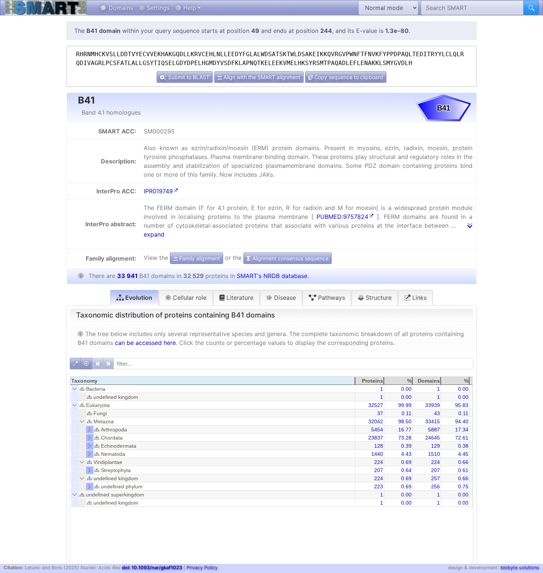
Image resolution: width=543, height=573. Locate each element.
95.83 (461, 405)
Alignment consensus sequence (289, 258)
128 (378, 446)
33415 (432, 421)
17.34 (461, 430)
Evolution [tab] (138, 297)
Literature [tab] (239, 297)
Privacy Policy (202, 567)
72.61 (461, 438)
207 (378, 470)
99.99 (404, 405)
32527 (375, 405)
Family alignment (199, 258)
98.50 (404, 421)
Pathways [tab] (330, 297)
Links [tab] (418, 297)
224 (378, 462)
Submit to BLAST (188, 77)
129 (435, 446)
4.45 (463, 454)
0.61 (463, 470)
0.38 (463, 446)
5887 (434, 430)
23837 (375, 438)
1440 (377, 454)
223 (378, 486)
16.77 (404, 430)
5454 (377, 430)
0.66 (463, 462)
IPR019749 (158, 191)
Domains (120, 7)
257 (435, 478)
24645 (432, 438)
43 (437, 413)
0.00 (406, 389)
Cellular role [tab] (188, 297)
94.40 (461, 421)
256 (435, 486)
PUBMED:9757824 (342, 216)
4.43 (406, 454)
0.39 (406, 446)
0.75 (463, 486)
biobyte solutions (520, 567)
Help (188, 7)
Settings (157, 7)
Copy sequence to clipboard (348, 77)
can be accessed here (145, 342)
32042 (375, 421)
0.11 (406, 413)
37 (380, 413)
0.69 (406, 462)
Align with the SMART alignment (261, 77)
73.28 (404, 438)
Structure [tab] (378, 297)
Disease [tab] (284, 297)
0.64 (406, 470)
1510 (434, 454)
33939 (432, 405)
